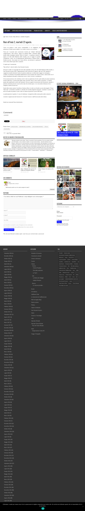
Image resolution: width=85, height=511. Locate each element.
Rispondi (52, 189)
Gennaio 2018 (7, 309)
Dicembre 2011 (7, 487)
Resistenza (61, 276)
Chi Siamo (7, 31)
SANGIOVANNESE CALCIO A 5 (71, 279)
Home (4, 18)
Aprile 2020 (7, 272)
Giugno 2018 (7, 295)
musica (72, 272)
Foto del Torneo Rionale (37, 325)
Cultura (9, 18)
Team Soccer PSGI (63, 283)
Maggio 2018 (7, 298)
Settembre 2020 (8, 266)
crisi (78, 261)
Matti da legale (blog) (36, 299)
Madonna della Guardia (25, 126)
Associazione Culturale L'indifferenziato (67, 255)
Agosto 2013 (7, 434)
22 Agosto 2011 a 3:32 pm (13, 183)
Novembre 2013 (8, 426)
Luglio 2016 (7, 341)
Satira (61, 18)
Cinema (34, 266)
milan (60, 272)
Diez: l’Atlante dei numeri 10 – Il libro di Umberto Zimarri (29, 169)
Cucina (33, 261)
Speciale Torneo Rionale (37, 323)
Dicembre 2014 (7, 391)
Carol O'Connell (67, 41)
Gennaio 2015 (7, 389)
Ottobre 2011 (7, 492)
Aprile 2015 (7, 381)
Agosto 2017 (7, 317)
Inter (68, 268)
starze (71, 281)
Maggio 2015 (7, 378)
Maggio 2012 (7, 474)
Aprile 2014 (7, 413)
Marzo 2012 (7, 479)
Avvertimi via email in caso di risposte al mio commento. (19, 225)
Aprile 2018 (7, 301)
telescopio (7, 128)
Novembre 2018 (8, 287)
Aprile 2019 (7, 280)
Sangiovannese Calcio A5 (38, 330)
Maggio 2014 (7, 410)
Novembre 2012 (8, 458)
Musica (34, 283)
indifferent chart (62, 268)
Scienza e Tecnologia (44, 18)
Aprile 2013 (7, 444)
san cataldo (61, 279)
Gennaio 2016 (7, 357)
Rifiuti (66, 276)
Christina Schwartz (68, 50)
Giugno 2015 (7, 375)
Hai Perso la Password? (62, 225)
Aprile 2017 (7, 319)
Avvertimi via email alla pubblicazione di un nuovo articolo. (19, 227)
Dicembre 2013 (7, 423)
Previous (80, 125)
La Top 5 (35, 273)
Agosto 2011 (7, 498)
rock (70, 276)
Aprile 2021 (7, 264)
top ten (69, 283)
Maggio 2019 (7, 277)
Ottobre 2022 (7, 258)
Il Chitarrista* (66, 44)
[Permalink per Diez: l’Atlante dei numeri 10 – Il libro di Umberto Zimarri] (29, 167)
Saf (76, 276)
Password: (59, 216)
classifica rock (67, 261)
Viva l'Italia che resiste (63, 285)
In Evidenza (34, 291)
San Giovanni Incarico (37, 126)
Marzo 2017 (7, 322)
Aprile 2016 (7, 349)
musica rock (61, 274)
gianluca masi (14, 126)
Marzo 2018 (7, 303)
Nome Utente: (60, 212)
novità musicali (69, 274)
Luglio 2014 (7, 405)
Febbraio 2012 (7, 482)
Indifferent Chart (35, 294)
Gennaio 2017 (7, 325)
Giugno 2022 (7, 261)
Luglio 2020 (7, 269)
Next (80, 127)
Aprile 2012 (7, 476)
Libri (33, 276)
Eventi (10, 36)
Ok (43, 508)
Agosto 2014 (7, 402)
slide (32, 318)
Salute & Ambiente (54, 18)
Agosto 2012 (7, 466)
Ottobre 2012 (7, 460)
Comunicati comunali (36, 256)
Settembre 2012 (8, 463)
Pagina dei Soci (38, 31)
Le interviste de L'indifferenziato (38, 297)
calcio (66, 257)
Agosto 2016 (7, 338)
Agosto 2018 (7, 290)
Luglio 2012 (7, 468)
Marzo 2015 (7, 383)
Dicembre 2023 (7, 256)
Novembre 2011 (8, 490)
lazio (74, 270)
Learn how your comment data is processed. (33, 233)
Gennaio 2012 (7, 484)
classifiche (74, 261)
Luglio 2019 (7, 274)
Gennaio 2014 (7, 420)
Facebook (76, 263)
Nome (5, 210)
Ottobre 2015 (7, 365)
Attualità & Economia (22, 18)
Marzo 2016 (7, 351)
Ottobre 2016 (7, 333)
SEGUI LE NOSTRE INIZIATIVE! (59, 31)
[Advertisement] (69, 67)
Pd (73, 274)
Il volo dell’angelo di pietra (69, 39)
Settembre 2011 (8, 495)
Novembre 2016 (8, 330)
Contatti (47, 31)
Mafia (77, 270)
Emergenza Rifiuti (68, 263)
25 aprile (61, 253)
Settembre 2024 (8, 253)
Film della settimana (38, 270)
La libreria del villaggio (38, 278)
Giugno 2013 (7, 439)
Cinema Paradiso (37, 268)
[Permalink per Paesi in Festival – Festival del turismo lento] (11, 166)
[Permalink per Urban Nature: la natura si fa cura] (46, 167)
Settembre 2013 (8, 431)
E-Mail (5, 215)
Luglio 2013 (7, 436)
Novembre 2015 (8, 362)
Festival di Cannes (63, 266)
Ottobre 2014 (7, 397)
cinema (68, 259)
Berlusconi (61, 257)
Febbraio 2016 (7, 354)
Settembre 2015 (8, 367)
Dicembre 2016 (7, 327)
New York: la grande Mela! (14, 133)
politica (77, 274)
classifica (61, 261)
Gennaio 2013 (7, 452)
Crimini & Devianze (33, 18)
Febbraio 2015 (7, 386)
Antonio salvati (67, 253)
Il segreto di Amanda (67, 49)
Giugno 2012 (7, 471)
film (68, 266)
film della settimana (75, 266)
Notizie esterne (35, 302)
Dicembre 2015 (7, 359)
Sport (32, 328)
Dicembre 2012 (7, 455)
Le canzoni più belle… (38, 285)
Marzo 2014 (7, 415)
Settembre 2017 (8, 314)
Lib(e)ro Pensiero (37, 280)
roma (73, 276)
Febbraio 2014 (7, 418)
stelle (46, 126)
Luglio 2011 (7, 500)
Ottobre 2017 (7, 311)
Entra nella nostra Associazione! (22, 31)
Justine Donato (67, 45)
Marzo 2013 (7, 447)
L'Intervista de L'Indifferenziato (65, 270)
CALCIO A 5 (71, 257)
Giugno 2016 (7, 343)
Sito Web (6, 220)
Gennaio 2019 (7, 285)
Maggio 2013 (7, 442)
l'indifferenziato (73, 268)
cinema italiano (75, 259)
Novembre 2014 (8, 394)
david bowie (61, 263)
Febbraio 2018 (7, 306)
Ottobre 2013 (7, 428)
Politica (14, 18)
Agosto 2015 (7, 370)
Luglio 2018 (7, 293)
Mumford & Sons (66, 272)
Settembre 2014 (8, 399)
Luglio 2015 (7, 373)
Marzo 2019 (7, 282)
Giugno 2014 (7, 407)
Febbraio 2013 (7, 450)
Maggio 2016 (7, 346)
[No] (83, 506)
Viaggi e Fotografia (35, 334)
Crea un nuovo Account (62, 223)
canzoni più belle (62, 259)
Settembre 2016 (8, 335)
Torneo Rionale (76, 283)
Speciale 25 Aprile (35, 321)
